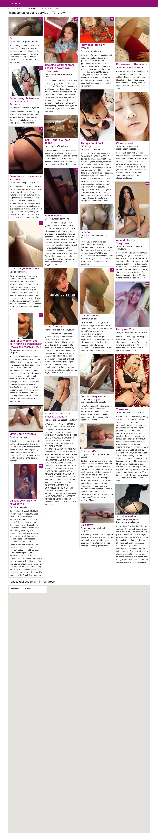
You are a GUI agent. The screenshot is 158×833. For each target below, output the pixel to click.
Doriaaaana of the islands (132, 64)
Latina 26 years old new (24, 268)
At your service (90, 315)
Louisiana (43, 8)
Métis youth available (23, 433)
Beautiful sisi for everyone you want (26, 178)
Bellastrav (87, 524)
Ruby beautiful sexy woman (93, 46)
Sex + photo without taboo (57, 141)
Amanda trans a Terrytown (126, 242)
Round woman (53, 215)
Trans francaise (54, 326)
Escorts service (15, 8)
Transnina (122, 409)
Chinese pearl (124, 143)
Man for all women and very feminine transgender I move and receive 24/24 (26, 343)
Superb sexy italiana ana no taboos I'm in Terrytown (24, 101)
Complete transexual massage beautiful (57, 415)
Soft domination (126, 516)
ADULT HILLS (14, 3)
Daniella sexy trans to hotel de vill (23, 502)
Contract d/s (88, 451)
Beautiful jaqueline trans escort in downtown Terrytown (60, 68)
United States (30, 8)
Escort (14, 38)
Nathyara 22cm (125, 329)
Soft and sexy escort (93, 396)
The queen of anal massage (92, 145)
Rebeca (85, 232)
